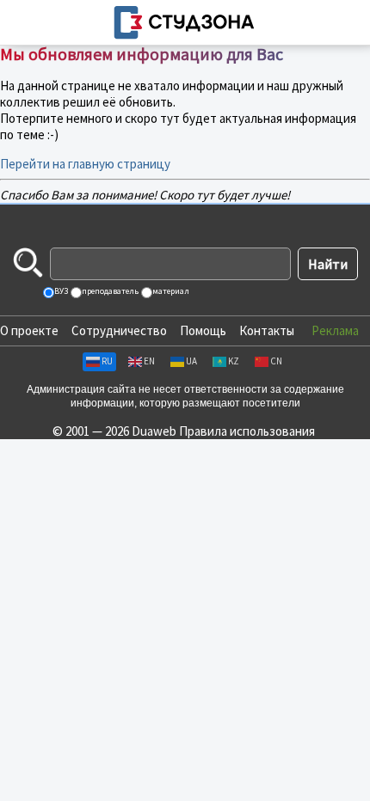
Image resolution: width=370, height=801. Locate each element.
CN (276, 361)
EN (149, 361)
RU (107, 361)
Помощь (203, 330)
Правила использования (247, 431)
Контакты (266, 330)
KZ (233, 361)
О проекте (29, 330)
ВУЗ (60, 291)
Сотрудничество (119, 330)
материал (170, 291)
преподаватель (109, 291)
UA (191, 361)
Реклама (335, 330)
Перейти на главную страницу (85, 164)
